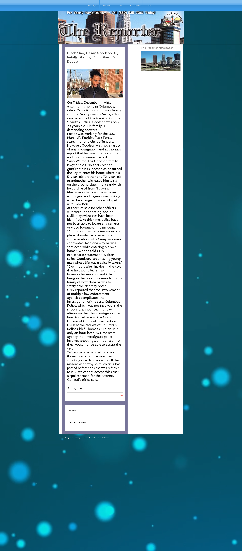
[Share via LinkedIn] (80, 388)
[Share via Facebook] (68, 388)
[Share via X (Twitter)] (74, 388)
